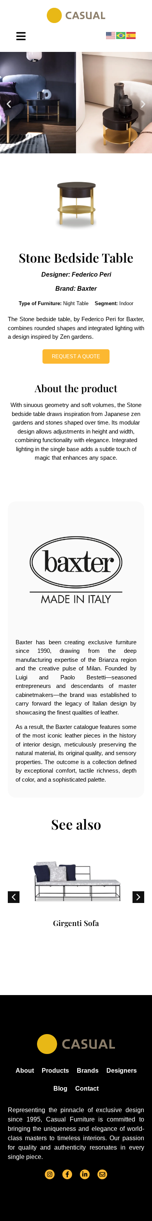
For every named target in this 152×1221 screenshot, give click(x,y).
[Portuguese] (121, 35)
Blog (60, 1088)
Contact (87, 1088)
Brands (88, 1070)
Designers (121, 1070)
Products (55, 1070)
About (25, 1070)
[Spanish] (131, 35)
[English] (111, 35)
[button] (9, 104)
